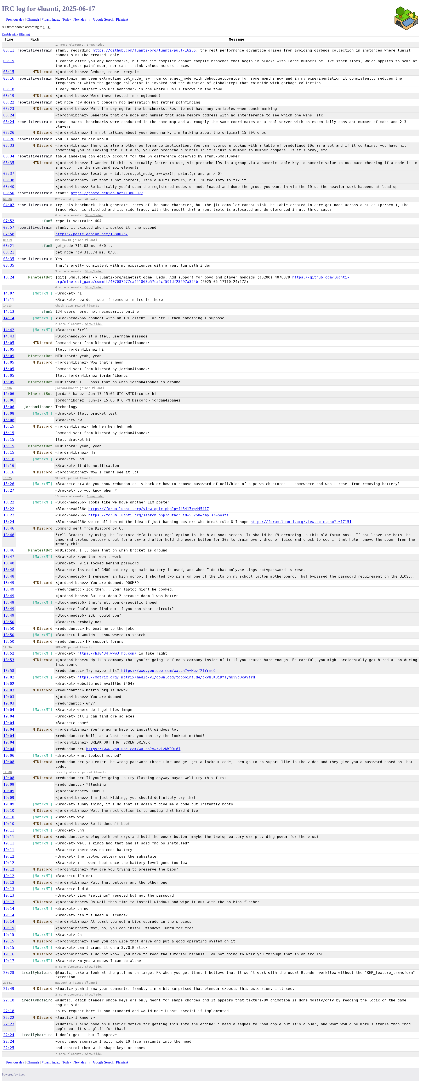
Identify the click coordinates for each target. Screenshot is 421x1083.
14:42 (8, 330)
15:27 (8, 490)
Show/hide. (95, 44)
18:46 (8, 528)
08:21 (8, 246)
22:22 (8, 1017)
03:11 (8, 50)
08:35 (8, 259)
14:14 (8, 318)
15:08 (8, 413)
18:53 (8, 660)
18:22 (8, 502)
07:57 (8, 227)
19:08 (8, 762)
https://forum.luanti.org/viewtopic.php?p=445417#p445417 (148, 509)
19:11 (8, 830)
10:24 (8, 277)
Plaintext (122, 19)
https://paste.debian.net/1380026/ (91, 234)
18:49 (8, 583)
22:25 (8, 1048)
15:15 (8, 426)
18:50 (8, 622)
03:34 (8, 156)
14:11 (8, 300)
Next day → (82, 19)
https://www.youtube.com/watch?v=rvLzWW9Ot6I (133, 749)
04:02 (8, 205)
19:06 (8, 755)
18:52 (8, 653)
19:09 (8, 784)
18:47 (8, 557)
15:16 (8, 459)
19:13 (8, 889)
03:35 (8, 163)
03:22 (8, 102)
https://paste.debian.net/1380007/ (107, 193)
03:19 (8, 96)
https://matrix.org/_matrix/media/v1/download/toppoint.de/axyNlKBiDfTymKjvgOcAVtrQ (166, 677)
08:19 (7, 240)
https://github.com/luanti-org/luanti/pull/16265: (145, 50)
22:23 (8, 1024)
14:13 (7, 305)
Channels (33, 19)
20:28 (8, 973)
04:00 (7, 199)
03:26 (8, 132)
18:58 (8, 671)
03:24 (8, 115)
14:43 (8, 336)
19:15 (8, 928)
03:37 (8, 173)
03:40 (8, 187)
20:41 (7, 982)
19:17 (8, 961)
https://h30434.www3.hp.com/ (107, 653)
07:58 (8, 234)
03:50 (8, 193)
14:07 (8, 293)
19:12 (8, 856)
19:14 (8, 908)
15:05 (8, 343)
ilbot (22, 1074)
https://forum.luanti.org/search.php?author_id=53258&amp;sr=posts (158, 515)
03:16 (8, 78)
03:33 (8, 145)
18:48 (8, 563)
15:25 (7, 478)
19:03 (8, 690)
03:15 (8, 61)
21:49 (8, 989)
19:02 (8, 677)
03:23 (8, 109)
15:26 (8, 484)
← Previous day (13, 19)
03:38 (8, 180)
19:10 (8, 810)
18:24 (8, 522)
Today (66, 19)
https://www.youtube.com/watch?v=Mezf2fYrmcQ (168, 671)
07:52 (8, 221)
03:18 (8, 89)
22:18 (8, 1000)
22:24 (8, 1035)
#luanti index (51, 19)
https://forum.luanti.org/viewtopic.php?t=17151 (301, 522)
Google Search (103, 19)
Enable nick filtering (16, 34)
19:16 (8, 954)
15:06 (7, 388)
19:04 (8, 710)
